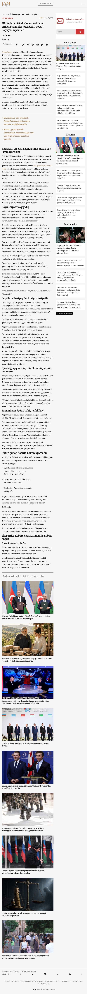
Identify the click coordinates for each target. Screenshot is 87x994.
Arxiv (42, 18)
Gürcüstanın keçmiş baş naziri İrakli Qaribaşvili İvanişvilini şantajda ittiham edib (26, 787)
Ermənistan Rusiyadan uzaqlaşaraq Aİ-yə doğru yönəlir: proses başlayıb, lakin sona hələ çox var (25, 957)
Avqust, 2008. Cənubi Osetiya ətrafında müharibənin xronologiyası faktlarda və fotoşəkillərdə (68, 249)
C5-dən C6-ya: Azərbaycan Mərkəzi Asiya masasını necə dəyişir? (25, 744)
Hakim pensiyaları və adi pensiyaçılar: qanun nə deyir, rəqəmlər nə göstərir (24, 914)
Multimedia (70, 224)
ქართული (16, 14)
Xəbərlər (70, 134)
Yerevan (6, 39)
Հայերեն (6, 14)
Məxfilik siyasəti (28, 972)
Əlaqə (16, 972)
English (35, 14)
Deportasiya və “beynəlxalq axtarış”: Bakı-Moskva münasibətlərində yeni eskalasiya (23, 872)
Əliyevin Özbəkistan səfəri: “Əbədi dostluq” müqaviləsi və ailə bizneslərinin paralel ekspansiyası (26, 617)
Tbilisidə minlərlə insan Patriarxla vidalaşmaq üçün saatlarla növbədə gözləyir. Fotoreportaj (68, 291)
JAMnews (7, 35)
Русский (26, 14)
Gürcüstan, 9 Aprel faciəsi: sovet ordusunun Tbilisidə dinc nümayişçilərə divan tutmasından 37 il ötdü (70, 276)
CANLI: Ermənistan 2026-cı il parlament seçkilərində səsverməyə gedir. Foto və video (70, 262)
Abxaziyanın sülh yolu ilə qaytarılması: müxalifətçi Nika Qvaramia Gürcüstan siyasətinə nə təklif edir (25, 702)
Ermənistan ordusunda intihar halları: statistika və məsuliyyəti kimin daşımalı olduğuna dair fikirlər (23, 829)
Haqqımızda (7, 972)
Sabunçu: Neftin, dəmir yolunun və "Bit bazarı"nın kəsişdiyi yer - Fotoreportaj (68, 304)
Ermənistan (7, 18)
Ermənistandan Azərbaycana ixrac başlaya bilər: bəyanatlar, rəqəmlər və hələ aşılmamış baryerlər (27, 660)
